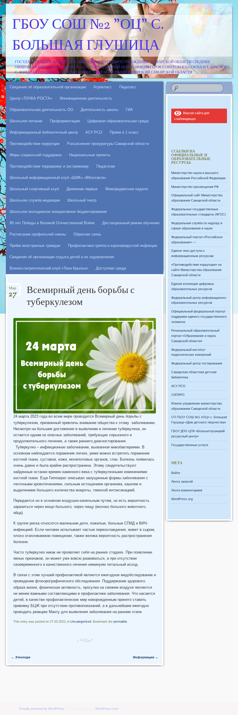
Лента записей (182, 481)
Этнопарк (20, 657)
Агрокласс (102, 87)
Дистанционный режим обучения (130, 223)
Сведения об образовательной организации (48, 87)
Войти (175, 473)
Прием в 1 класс (124, 132)
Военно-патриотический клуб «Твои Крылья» (49, 268)
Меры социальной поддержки (36, 155)
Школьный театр (81, 200)
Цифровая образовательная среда (118, 121)
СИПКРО (178, 394)
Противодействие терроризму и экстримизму (49, 166)
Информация (145, 657)
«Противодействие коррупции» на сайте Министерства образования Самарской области (196, 270)
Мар (12, 290)
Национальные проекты (89, 155)
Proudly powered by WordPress (41, 708)
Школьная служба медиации (35, 200)
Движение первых (82, 189)
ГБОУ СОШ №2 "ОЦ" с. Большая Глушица (88, 36)
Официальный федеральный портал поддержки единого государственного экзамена (199, 317)
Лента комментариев (186, 490)
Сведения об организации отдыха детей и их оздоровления (62, 257)
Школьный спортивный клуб (34, 189)
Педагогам (105, 166)
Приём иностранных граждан (35, 245)
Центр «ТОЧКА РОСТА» (31, 98)
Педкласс (127, 87)
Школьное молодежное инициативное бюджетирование (58, 211)
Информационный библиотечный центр (44, 132)
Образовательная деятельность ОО (41, 109)
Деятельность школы (99, 109)
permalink (120, 621)
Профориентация (65, 121)
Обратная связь (87, 234)
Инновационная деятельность (86, 98)
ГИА (129, 109)
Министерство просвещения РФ (195, 186)
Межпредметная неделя (126, 189)
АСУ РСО (93, 132)
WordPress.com (106, 708)
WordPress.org (182, 499)
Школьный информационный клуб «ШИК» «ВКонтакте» (58, 177)
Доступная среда (111, 268)
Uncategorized (81, 621)
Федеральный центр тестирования (196, 363)
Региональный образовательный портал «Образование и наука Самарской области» (195, 336)
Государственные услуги (189, 445)
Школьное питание (26, 121)
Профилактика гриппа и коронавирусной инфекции (112, 245)
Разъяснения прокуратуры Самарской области (108, 143)
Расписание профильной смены (38, 234)
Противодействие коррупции (34, 143)
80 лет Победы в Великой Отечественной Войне (52, 223)
